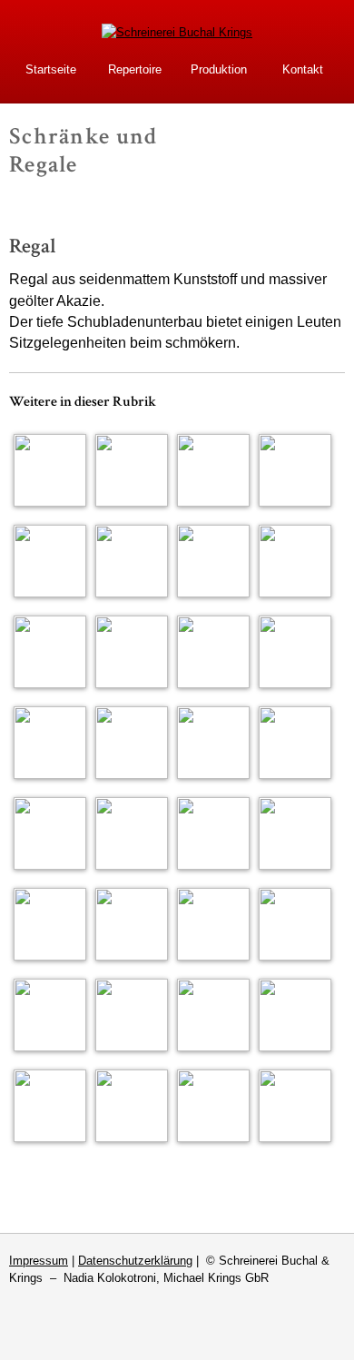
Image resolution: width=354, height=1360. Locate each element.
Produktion (219, 69)
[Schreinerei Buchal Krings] (177, 32)
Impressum (38, 1260)
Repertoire (135, 69)
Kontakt (302, 69)
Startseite (50, 69)
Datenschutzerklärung (135, 1260)
